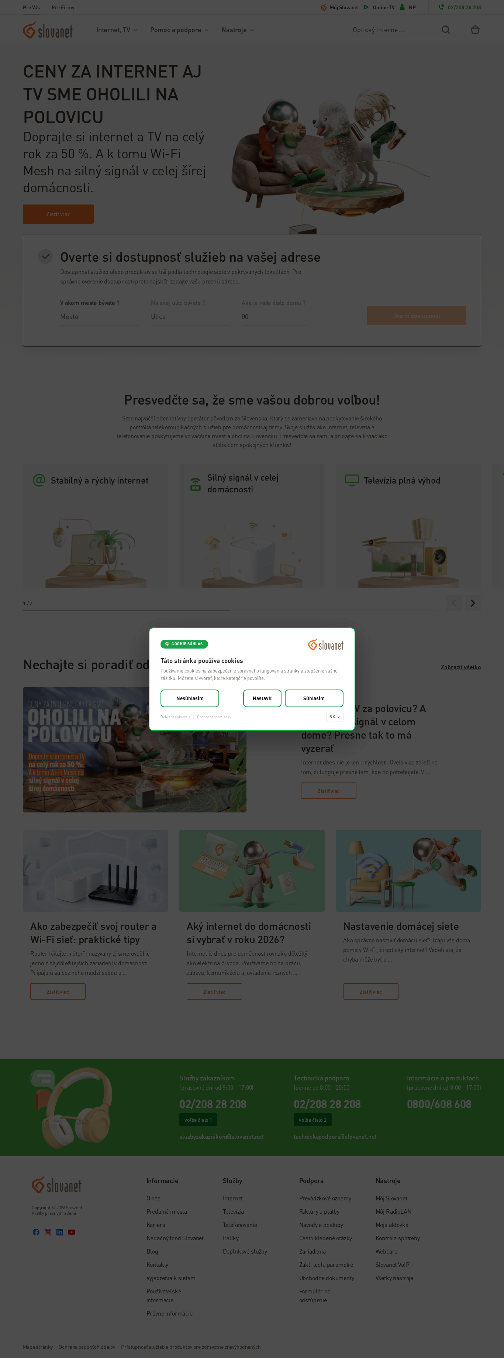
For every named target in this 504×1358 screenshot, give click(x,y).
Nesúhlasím (190, 698)
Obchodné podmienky (214, 716)
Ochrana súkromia (175, 716)
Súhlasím (314, 698)
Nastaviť (262, 698)
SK (332, 716)
